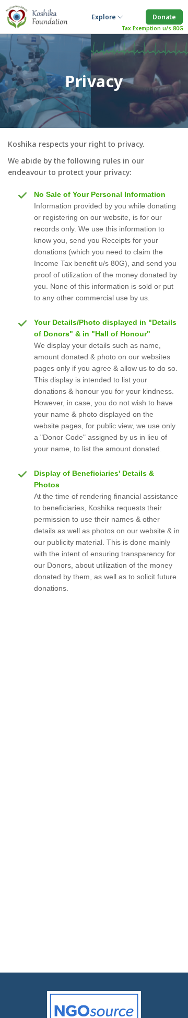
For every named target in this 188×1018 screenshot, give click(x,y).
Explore (104, 17)
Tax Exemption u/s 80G (152, 28)
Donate (164, 17)
